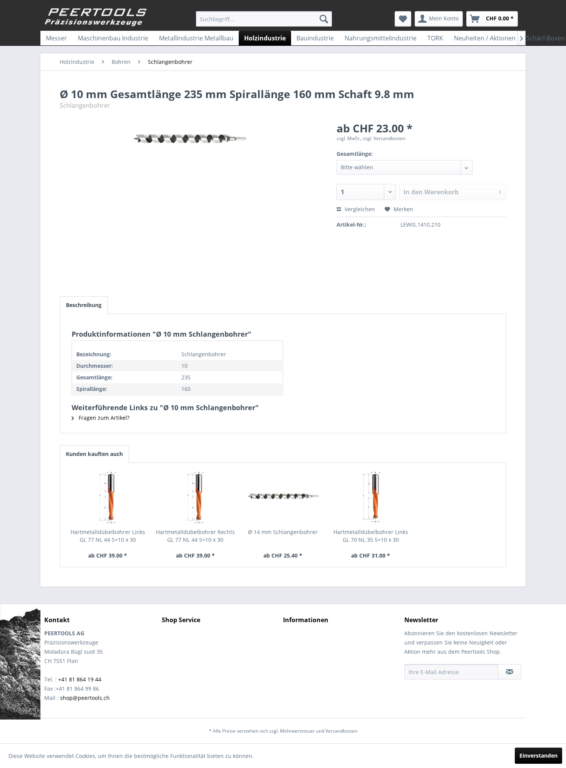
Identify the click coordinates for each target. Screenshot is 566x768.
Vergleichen (359, 209)
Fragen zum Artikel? (103, 417)
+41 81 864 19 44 (79, 679)
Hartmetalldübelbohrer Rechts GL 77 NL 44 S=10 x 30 (195, 535)
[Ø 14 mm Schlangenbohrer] (283, 497)
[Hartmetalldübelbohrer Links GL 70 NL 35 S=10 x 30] (371, 497)
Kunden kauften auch (94, 453)
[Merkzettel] (403, 19)
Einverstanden (538, 755)
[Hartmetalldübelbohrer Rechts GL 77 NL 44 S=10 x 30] (196, 497)
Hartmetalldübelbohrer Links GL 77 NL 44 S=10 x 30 (107, 535)
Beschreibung (84, 305)
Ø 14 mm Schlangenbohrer (283, 532)
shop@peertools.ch (85, 697)
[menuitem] (264, 19)
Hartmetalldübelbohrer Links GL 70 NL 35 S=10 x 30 (370, 535)
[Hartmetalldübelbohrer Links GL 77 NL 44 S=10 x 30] (108, 497)
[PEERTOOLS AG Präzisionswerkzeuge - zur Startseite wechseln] (95, 17)
